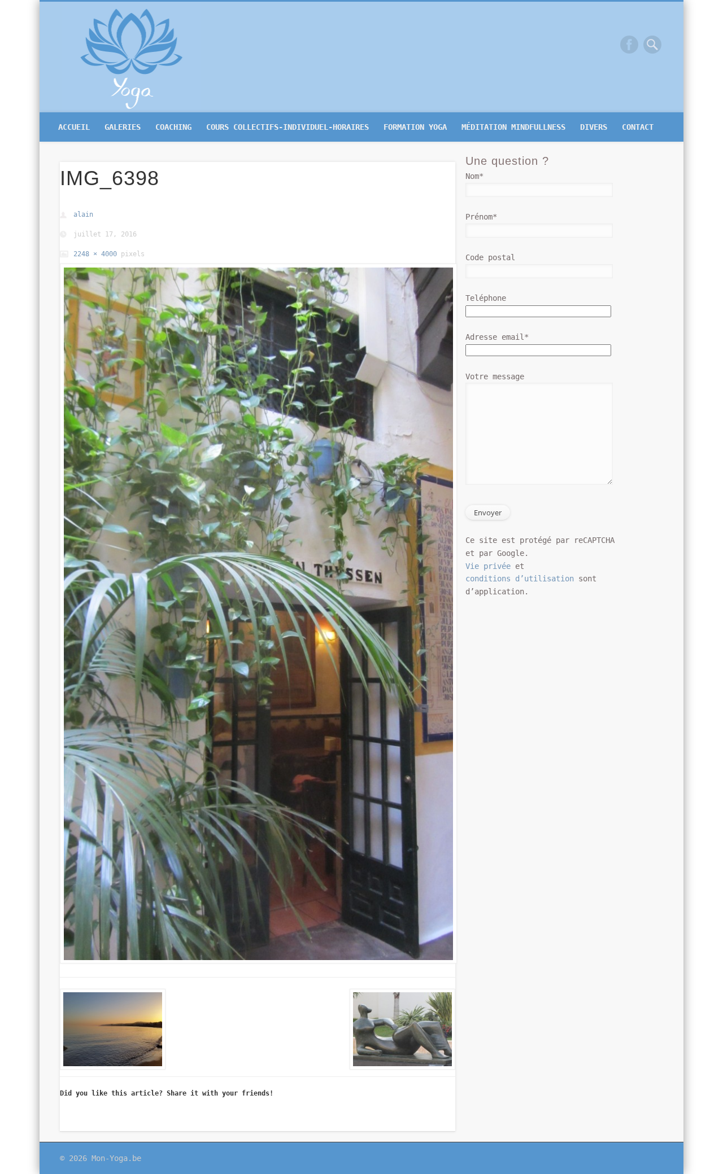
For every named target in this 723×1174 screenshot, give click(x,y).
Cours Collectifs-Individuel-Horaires (287, 127)
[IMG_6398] (257, 613)
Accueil (74, 127)
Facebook (629, 45)
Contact (638, 127)
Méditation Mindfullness (513, 127)
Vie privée (488, 566)
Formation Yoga (415, 127)
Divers (593, 127)
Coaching (173, 127)
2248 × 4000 (95, 254)
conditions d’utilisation (519, 578)
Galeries (122, 127)
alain (83, 214)
